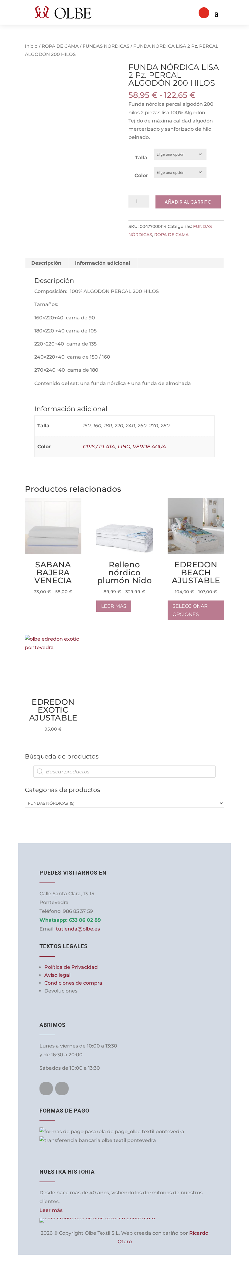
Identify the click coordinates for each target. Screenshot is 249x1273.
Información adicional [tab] (102, 263)
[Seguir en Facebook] (46, 1088)
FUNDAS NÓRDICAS (106, 46)
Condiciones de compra (73, 983)
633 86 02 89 (85, 920)
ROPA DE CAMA (60, 46)
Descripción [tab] (46, 263)
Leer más (113, 606)
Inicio (31, 46)
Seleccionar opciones (76, 502)
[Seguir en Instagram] (62, 1088)
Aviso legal (57, 975)
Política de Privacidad (71, 967)
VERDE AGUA (149, 446)
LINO (124, 446)
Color (141, 175)
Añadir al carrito (188, 201)
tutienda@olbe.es (78, 929)
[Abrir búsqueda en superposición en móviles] (124, 772)
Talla (141, 157)
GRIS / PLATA (99, 446)
